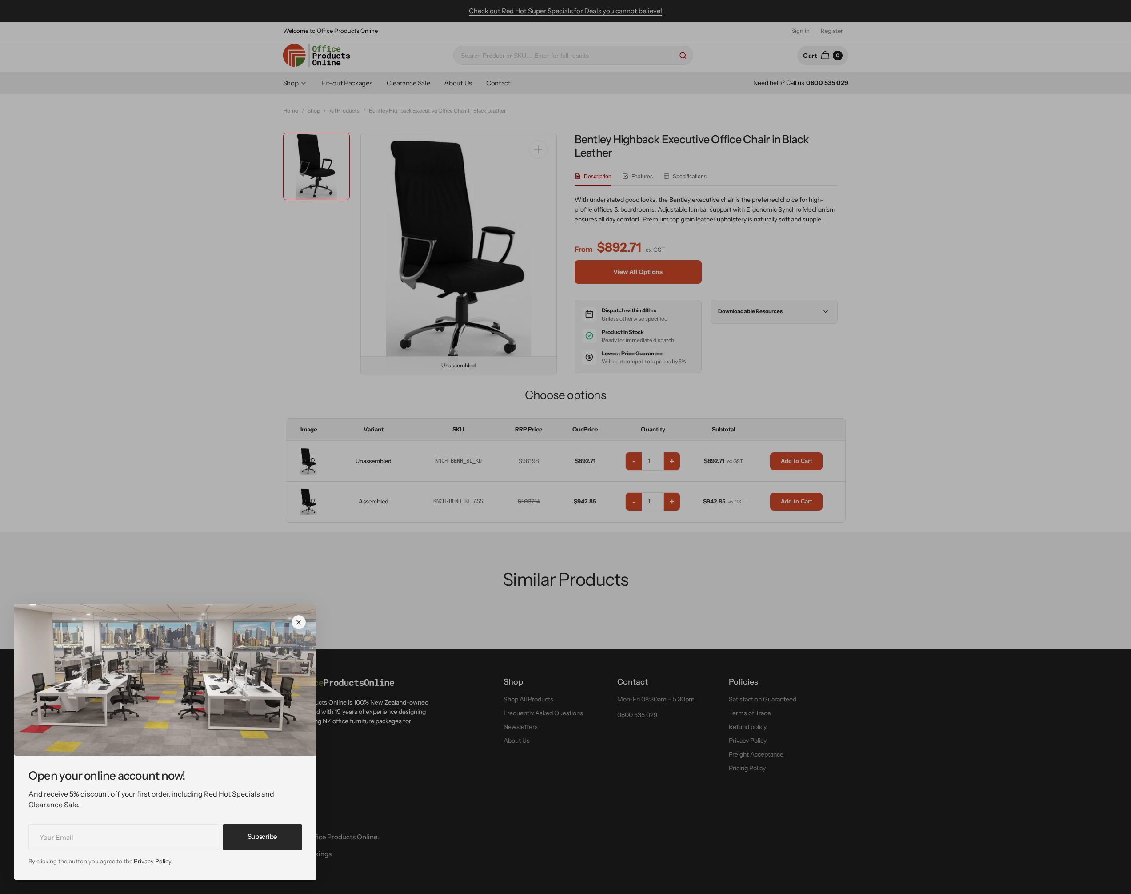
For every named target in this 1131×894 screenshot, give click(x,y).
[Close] (299, 622)
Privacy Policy (153, 861)
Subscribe (262, 836)
